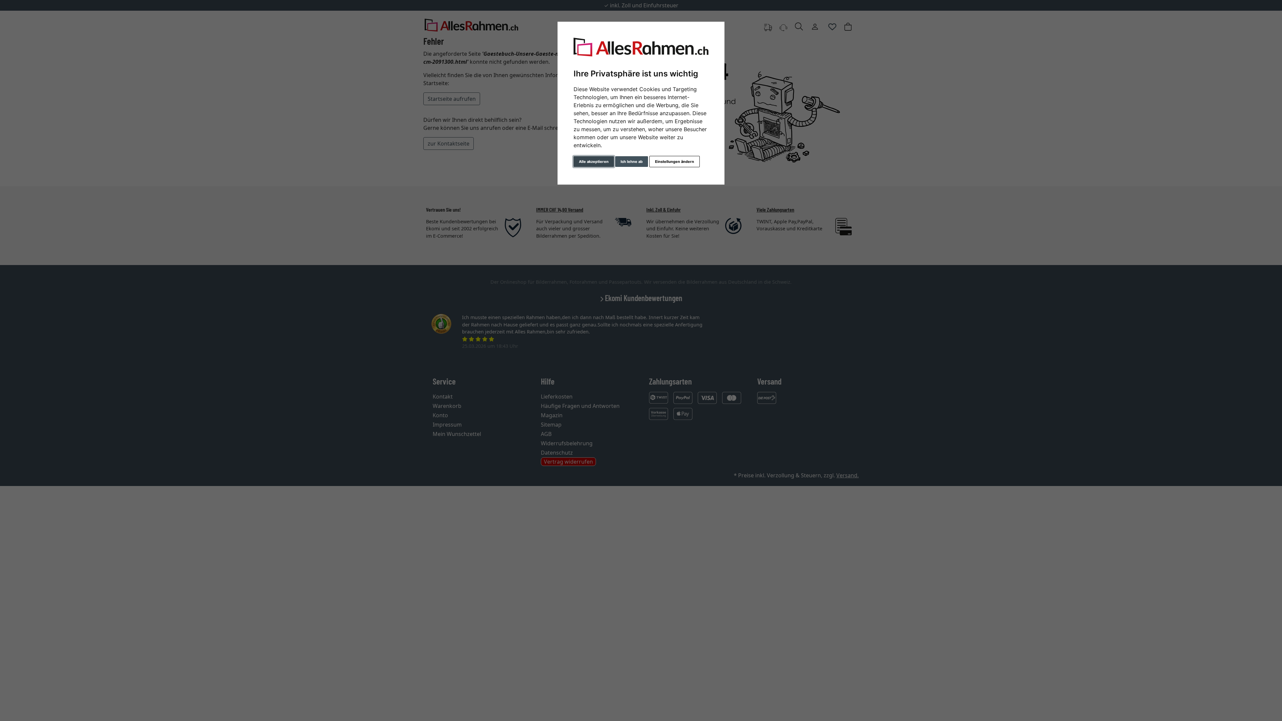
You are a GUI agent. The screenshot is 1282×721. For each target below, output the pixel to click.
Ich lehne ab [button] (632, 161)
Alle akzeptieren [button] (594, 161)
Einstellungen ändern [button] (674, 161)
